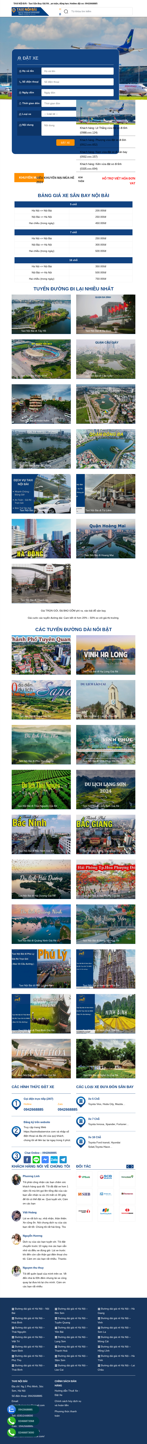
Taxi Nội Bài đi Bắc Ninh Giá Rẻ (36, 850)
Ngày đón (28, 92)
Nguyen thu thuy (33, 1267)
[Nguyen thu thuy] (16, 1270)
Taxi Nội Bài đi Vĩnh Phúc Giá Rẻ (101, 761)
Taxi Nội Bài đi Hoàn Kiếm (34, 420)
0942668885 (33, 1109)
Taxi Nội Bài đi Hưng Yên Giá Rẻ (101, 940)
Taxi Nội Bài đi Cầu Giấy (98, 375)
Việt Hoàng (30, 1212)
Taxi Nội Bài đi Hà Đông (34, 555)
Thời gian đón (31, 103)
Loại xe (26, 114)
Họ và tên (28, 70)
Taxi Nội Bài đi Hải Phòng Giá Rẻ (101, 895)
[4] (105, 112)
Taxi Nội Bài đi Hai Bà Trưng (35, 465)
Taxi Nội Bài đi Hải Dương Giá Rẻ (37, 895)
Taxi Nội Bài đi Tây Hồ (33, 330)
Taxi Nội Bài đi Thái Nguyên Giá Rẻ (37, 805)
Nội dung (28, 124)
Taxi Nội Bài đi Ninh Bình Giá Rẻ (101, 1030)
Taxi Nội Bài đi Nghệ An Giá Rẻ (100, 1075)
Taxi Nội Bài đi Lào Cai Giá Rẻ (100, 716)
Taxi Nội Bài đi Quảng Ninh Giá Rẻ (37, 940)
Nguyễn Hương (32, 1235)
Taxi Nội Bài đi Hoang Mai (99, 555)
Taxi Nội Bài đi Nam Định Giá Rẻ (101, 985)
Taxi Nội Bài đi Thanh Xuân (35, 510)
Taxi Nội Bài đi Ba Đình (98, 330)
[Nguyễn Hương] (16, 1238)
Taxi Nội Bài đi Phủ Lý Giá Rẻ (35, 985)
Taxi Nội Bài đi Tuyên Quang (35, 671)
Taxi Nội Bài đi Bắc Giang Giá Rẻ (101, 850)
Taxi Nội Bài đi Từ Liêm (98, 510)
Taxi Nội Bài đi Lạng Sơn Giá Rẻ (101, 805)
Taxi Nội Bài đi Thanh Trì (34, 600)
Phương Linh (31, 1176)
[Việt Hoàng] (16, 1215)
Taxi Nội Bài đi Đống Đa (98, 465)
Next (131, 1166)
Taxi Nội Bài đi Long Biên (99, 420)
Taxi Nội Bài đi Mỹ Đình (34, 375)
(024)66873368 (34, 14)
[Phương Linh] (16, 1179)
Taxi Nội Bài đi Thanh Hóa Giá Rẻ (37, 1075)
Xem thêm (81, 179)
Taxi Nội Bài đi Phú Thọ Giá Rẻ (36, 761)
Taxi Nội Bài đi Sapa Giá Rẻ (35, 716)
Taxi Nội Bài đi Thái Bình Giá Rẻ (36, 1030)
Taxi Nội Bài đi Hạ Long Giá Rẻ (100, 671)
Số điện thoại (30, 81)
